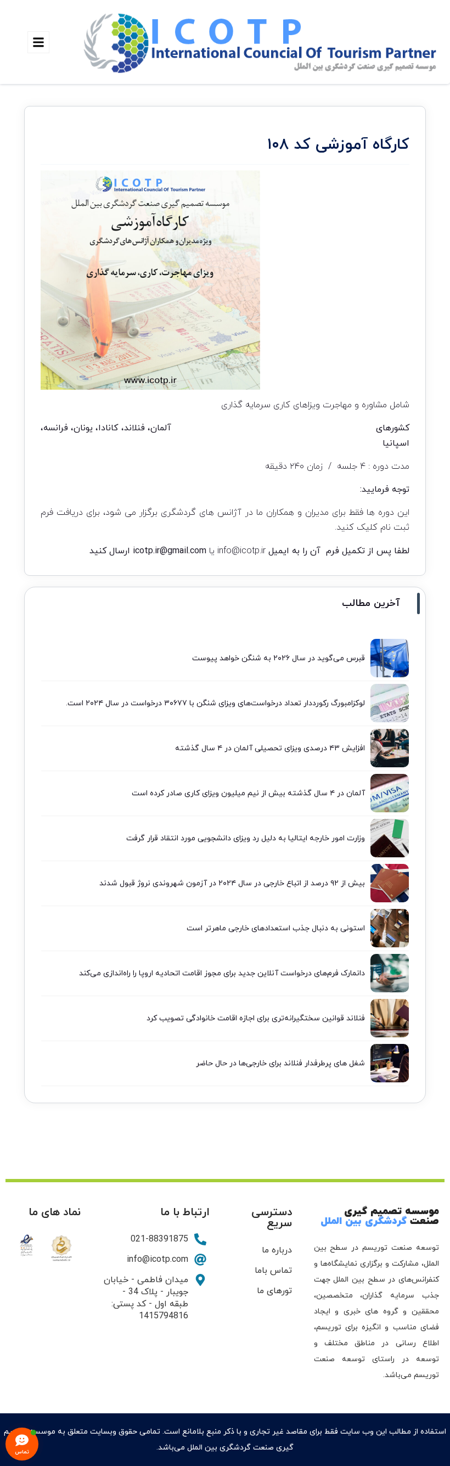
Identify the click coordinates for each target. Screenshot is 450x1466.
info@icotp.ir (241, 551)
